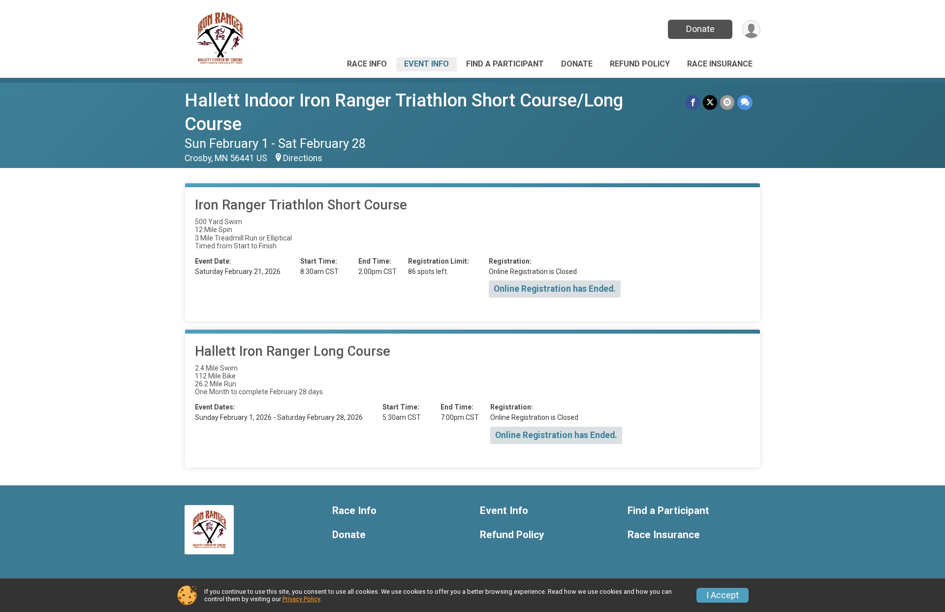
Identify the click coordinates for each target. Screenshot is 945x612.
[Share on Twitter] (710, 102)
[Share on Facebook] (693, 102)
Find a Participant (505, 63)
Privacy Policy (301, 599)
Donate (700, 29)
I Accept (722, 595)
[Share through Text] (745, 102)
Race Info (367, 63)
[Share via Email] (727, 102)
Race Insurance (720, 63)
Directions (302, 158)
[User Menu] (751, 29)
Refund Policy (640, 63)
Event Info (426, 63)
